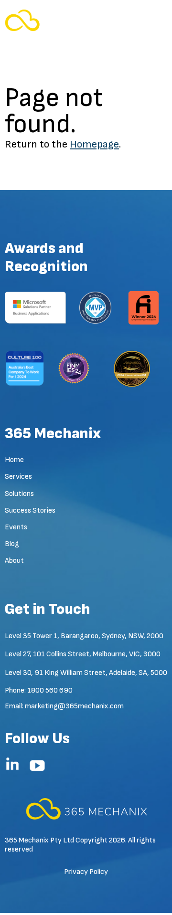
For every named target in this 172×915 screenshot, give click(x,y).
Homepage (94, 144)
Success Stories (30, 510)
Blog (12, 543)
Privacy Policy (86, 871)
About (14, 560)
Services (18, 476)
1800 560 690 (50, 690)
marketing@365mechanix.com (74, 706)
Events (16, 527)
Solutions (19, 493)
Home (14, 459)
